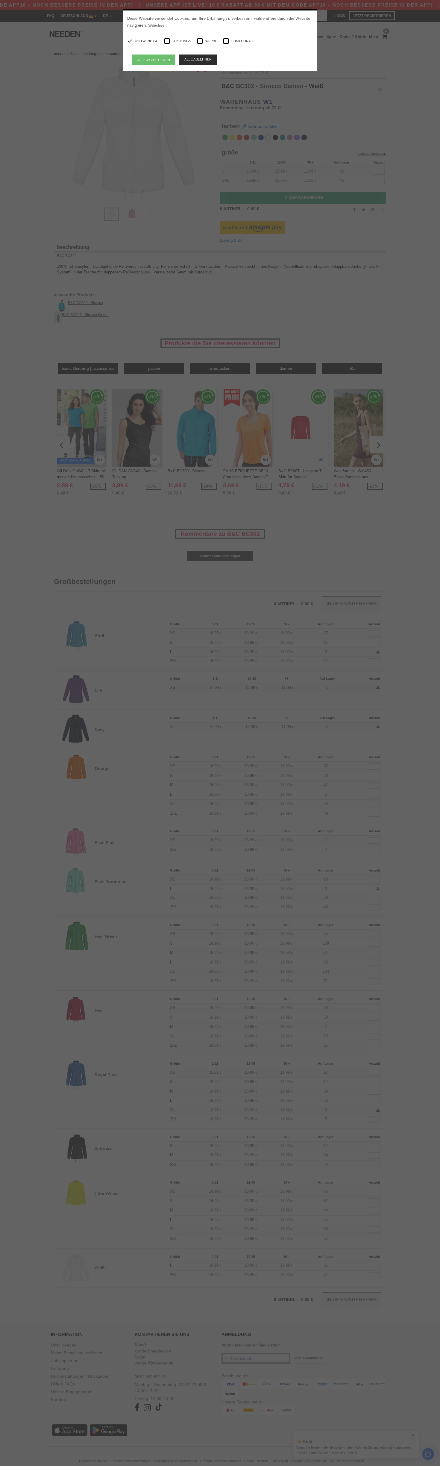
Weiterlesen (157, 25)
